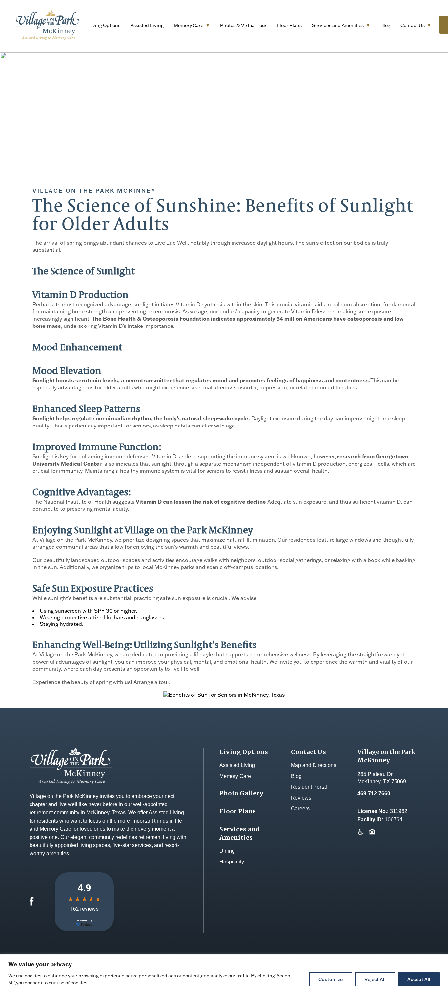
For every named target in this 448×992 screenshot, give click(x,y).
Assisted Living (147, 25)
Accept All (418, 979)
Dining (227, 851)
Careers (300, 808)
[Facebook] (32, 904)
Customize (330, 979)
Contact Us (412, 25)
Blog (385, 25)
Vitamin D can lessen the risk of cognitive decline (201, 501)
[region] (224, 973)
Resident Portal (309, 787)
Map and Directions (313, 765)
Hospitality (231, 861)
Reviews (301, 798)
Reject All (375, 979)
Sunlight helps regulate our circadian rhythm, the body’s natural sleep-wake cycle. (141, 418)
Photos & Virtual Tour (243, 25)
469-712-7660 (373, 793)
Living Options (104, 25)
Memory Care (188, 25)
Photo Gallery (241, 793)
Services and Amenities (338, 25)
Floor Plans (289, 25)
